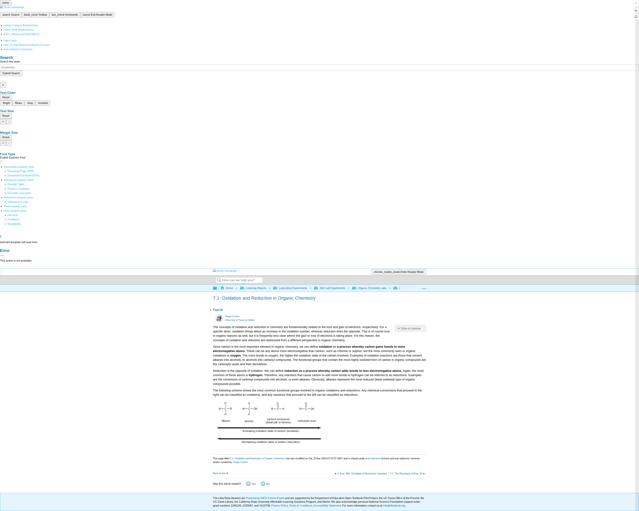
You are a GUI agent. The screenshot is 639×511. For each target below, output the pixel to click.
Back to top (219, 473)
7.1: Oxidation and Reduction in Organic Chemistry (257, 458)
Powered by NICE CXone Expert (265, 498)
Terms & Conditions (300, 505)
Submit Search (11, 73)
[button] (13, 219)
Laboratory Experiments (293, 288)
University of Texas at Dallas (240, 320)
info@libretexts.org (393, 505)
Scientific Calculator (19, 193)
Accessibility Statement (327, 505)
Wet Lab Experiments (332, 288)
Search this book (10, 61)
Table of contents (411, 328)
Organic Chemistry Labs (372, 288)
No (268, 484)
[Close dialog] (2, 255)
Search (219, 280)
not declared (375, 458)
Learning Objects (256, 288)
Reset (5, 97)
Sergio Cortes (232, 316)
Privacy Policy (279, 505)
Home (229, 288)
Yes (253, 484)
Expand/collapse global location (424, 287)
